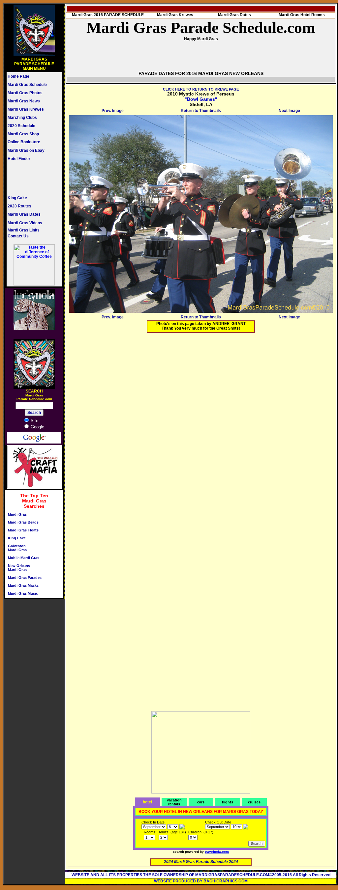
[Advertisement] (27, 178)
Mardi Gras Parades (25, 578)
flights (227, 802)
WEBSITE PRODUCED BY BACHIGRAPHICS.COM (201, 881)
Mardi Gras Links (24, 230)
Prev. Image (113, 110)
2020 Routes (19, 206)
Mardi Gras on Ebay (26, 150)
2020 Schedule (21, 125)
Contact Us (18, 236)
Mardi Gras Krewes (26, 109)
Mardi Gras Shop (23, 134)
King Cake (17, 198)
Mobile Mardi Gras (23, 558)
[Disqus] (201, 420)
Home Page (18, 76)
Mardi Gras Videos (25, 223)
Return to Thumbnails (201, 110)
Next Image (289, 110)
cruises (254, 802)
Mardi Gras (17, 514)
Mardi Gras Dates (24, 214)
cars (200, 802)
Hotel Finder (19, 158)
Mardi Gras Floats (23, 530)
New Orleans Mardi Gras (19, 568)
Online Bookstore (24, 142)
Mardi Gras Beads (23, 522)
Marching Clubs (22, 117)
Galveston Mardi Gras (17, 548)
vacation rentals (174, 802)
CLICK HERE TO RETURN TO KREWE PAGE (201, 89)
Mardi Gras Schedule (27, 84)
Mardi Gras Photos (25, 93)
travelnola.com (217, 851)
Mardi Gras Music (23, 593)
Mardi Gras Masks (23, 585)
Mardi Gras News (24, 101)
